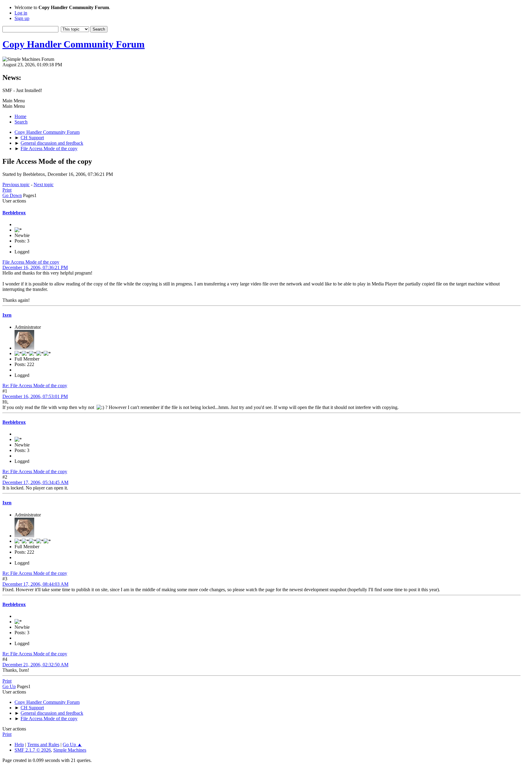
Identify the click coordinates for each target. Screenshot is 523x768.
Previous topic (16, 184)
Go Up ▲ (72, 744)
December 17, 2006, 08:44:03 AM (35, 584)
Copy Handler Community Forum (73, 44)
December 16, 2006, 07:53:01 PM (35, 396)
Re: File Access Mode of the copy (34, 385)
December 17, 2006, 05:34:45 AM (35, 482)
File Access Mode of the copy (30, 262)
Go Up (9, 686)
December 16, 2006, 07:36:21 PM (35, 267)
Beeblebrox (14, 212)
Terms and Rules (43, 744)
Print (7, 190)
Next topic (44, 184)
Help (19, 744)
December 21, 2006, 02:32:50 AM (35, 664)
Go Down (12, 195)
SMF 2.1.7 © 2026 (33, 750)
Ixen (7, 315)
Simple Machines (69, 750)
